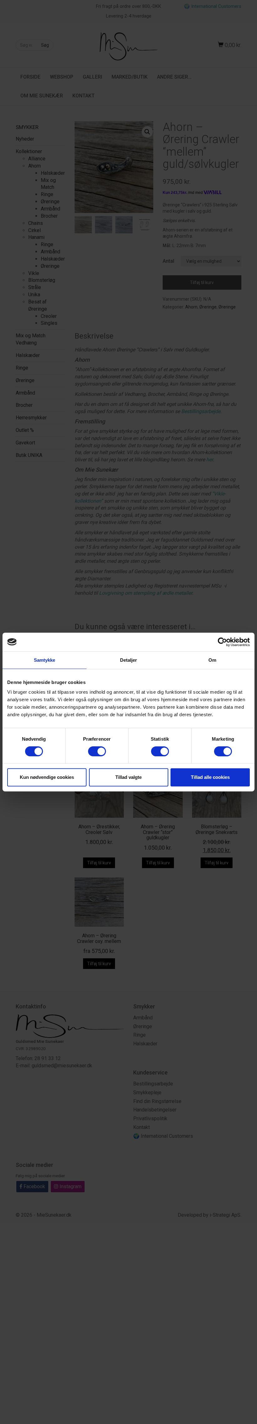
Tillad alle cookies (210, 777)
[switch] (97, 751)
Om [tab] (212, 660)
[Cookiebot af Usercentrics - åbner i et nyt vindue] (222, 642)
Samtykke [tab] (44, 660)
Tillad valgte (128, 777)
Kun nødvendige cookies (47, 777)
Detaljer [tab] (128, 660)
